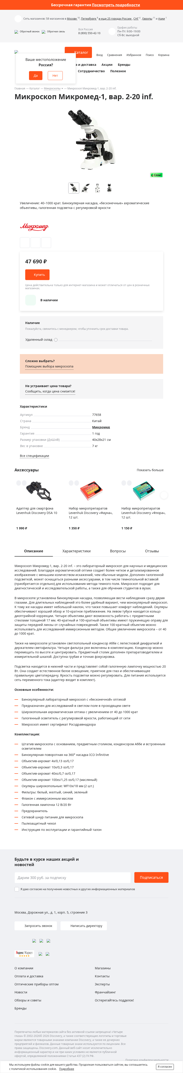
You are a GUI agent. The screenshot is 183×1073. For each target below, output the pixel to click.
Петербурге (89, 19)
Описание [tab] (33, 551)
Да (36, 75)
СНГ (136, 19)
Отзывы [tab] (152, 551)
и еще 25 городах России (115, 19)
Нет (55, 75)
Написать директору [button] (86, 926)
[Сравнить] (35, 242)
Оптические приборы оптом (36, 984)
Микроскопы (52, 88)
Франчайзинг (105, 992)
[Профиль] (99, 50)
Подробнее (66, 1069)
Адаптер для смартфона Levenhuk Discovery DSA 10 (36, 510)
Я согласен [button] (165, 1067)
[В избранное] (25, 242)
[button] (27, 31)
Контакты (102, 976)
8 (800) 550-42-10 (89, 33)
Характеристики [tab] (76, 551)
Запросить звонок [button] (38, 926)
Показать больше (150, 470)
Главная (20, 88)
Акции (107, 64)
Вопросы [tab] (118, 551)
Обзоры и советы (28, 1000)
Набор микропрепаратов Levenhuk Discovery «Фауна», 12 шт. (91, 512)
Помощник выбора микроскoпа (49, 366)
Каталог (34, 88)
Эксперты (102, 984)
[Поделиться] (46, 242)
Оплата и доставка (80, 64)
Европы (147, 19)
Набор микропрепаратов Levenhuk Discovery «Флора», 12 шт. (143, 512)
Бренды (124, 64)
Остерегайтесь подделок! (114, 1000)
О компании (24, 968)
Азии (161, 19)
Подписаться (151, 877)
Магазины (103, 968)
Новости (21, 992)
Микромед (101, 427)
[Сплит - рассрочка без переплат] (156, 174)
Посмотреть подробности (116, 4)
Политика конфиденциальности (146, 1060)
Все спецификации (34, 456)
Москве (72, 19)
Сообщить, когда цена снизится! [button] (50, 391)
